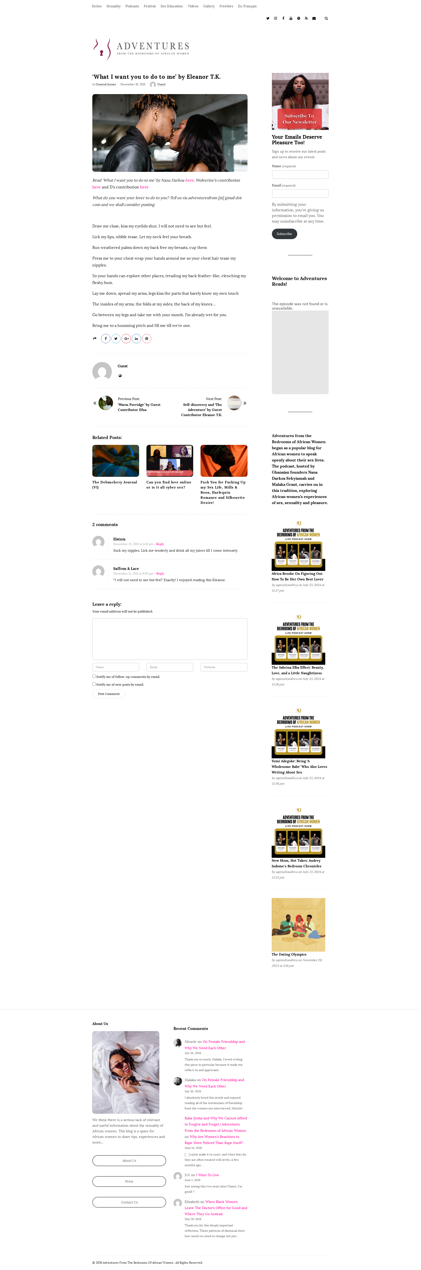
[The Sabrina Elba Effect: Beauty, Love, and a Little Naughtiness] (298, 637)
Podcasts (132, 6)
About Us (129, 1161)
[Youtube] (291, 18)
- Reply (159, 544)
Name (284, 166)
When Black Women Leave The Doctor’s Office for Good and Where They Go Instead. (216, 1208)
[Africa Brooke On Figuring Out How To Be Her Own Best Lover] (298, 544)
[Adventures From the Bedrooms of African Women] (141, 49)
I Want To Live (207, 1175)
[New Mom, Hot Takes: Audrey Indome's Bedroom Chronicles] (298, 831)
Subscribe (284, 234)
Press (129, 1181)
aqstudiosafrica (286, 585)
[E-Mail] (314, 18)
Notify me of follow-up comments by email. (128, 677)
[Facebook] (283, 18)
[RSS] (306, 18)
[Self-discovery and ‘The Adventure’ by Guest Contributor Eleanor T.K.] (234, 403)
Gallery (209, 6)
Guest (161, 84)
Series (97, 6)
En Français (247, 6)
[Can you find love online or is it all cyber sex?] (169, 461)
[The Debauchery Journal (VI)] (115, 461)
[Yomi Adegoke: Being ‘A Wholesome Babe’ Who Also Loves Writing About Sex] (298, 731)
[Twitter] (268, 18)
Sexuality (113, 6)
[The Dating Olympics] (298, 925)
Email (284, 185)
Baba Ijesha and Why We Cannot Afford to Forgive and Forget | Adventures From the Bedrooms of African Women (216, 1124)
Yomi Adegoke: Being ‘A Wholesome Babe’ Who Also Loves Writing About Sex (299, 766)
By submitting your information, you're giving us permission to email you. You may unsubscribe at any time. (298, 213)
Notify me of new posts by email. (120, 685)
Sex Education (172, 6)
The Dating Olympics (289, 954)
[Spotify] (298, 18)
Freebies (226, 6)
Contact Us (129, 1202)
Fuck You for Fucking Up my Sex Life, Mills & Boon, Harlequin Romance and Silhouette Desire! (223, 492)
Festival (150, 6)
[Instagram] (275, 18)
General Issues (106, 84)
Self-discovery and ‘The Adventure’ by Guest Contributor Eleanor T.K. (201, 409)
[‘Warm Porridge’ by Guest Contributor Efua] (105, 403)
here (189, 180)
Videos (193, 6)
